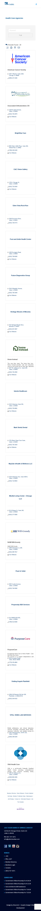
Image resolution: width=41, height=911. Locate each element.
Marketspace (29, 796)
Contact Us (17, 799)
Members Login (10, 865)
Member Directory (11, 862)
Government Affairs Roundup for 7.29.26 (18, 889)
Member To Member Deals (19, 796)
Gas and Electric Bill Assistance (15, 886)
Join (6, 856)
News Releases (20, 793)
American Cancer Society (17, 70)
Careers (8, 868)
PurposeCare (12, 649)
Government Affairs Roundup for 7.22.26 (18, 892)
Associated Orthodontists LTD (18, 106)
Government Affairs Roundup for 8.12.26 (18, 883)
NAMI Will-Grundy (14, 542)
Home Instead (13, 359)
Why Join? (8, 859)
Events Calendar (29, 793)
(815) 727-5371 (10, 871)
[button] (6, 44)
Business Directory (11, 793)
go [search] (21, 35)
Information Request (25, 799)
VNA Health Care (14, 764)
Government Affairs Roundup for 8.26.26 (18, 880)
